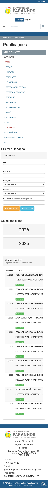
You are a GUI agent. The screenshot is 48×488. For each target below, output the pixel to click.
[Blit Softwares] (44, 484)
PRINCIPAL (10, 57)
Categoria (7, 180)
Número (6, 171)
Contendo (17, 199)
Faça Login (19, 20)
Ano (4, 162)
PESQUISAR (28, 208)
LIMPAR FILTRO (12, 208)
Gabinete (6, 190)
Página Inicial (7, 38)
